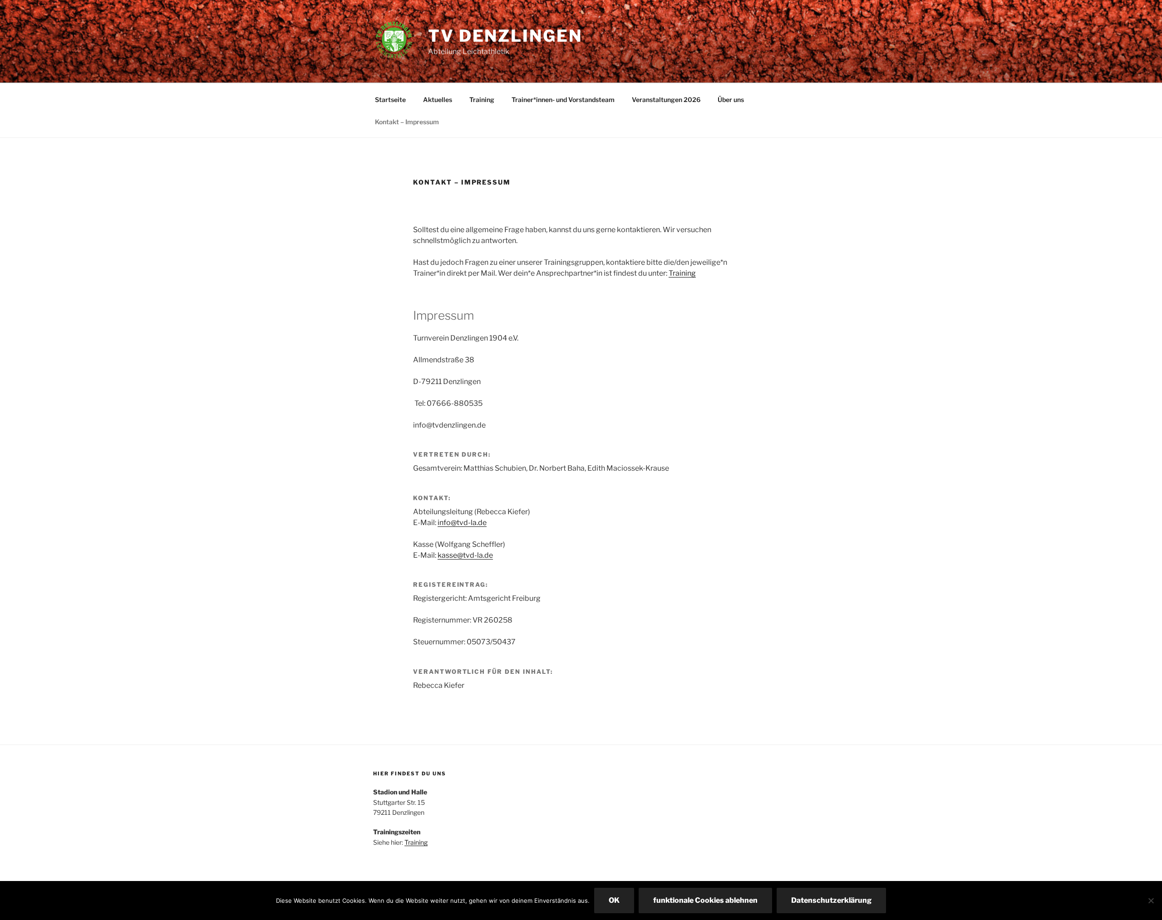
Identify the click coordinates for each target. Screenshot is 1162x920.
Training (481, 99)
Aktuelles (437, 99)
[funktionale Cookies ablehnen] (1150, 900)
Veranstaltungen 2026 (666, 99)
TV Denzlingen (505, 36)
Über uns (731, 99)
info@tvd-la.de (462, 522)
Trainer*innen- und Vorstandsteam (563, 99)
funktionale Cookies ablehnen (705, 900)
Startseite (390, 99)
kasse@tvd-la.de (465, 555)
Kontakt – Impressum (407, 122)
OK (614, 900)
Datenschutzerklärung (831, 900)
